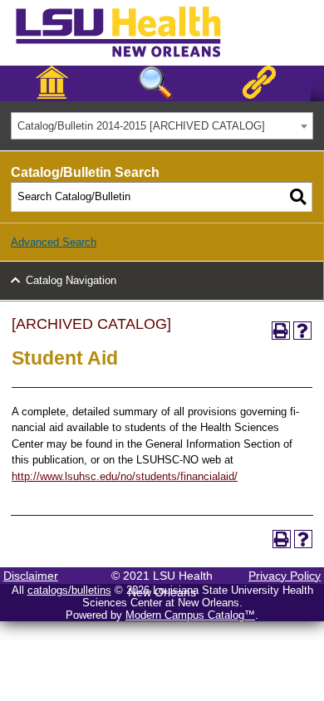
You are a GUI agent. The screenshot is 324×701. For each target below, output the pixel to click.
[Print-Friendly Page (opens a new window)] (281, 330)
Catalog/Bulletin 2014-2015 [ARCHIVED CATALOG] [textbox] (141, 126)
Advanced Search (53, 242)
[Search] (298, 197)
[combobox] (162, 126)
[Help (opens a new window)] (302, 330)
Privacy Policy (284, 575)
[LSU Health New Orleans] (131, 58)
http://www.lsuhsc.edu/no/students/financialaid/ (125, 476)
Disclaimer (30, 575)
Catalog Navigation (71, 280)
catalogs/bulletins (69, 590)
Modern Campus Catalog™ (190, 615)
